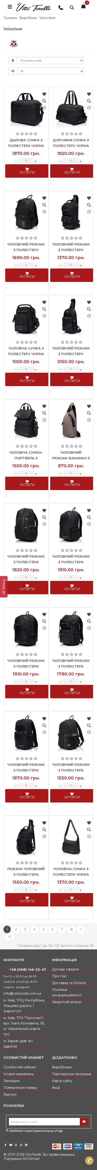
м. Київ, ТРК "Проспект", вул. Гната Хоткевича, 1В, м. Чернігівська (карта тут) (24, 1026)
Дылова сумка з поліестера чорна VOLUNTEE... (26, 145)
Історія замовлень (19, 1074)
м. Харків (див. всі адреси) (18, 1043)
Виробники (62, 1067)
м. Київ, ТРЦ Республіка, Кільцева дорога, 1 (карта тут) (24, 1005)
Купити (27, 172)
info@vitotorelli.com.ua (22, 993)
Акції (56, 1088)
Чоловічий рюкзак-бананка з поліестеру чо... (71, 458)
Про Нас (59, 976)
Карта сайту (62, 1081)
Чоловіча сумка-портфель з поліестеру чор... (26, 458)
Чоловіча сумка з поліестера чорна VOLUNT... (71, 874)
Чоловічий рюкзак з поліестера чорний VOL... (26, 562)
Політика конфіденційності (66, 992)
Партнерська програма (71, 1074)
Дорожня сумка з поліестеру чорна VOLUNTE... (71, 145)
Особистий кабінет (20, 1067)
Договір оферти (65, 969)
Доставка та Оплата (69, 983)
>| (9, 937)
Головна (10, 18)
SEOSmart (31, 1159)
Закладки (12, 1081)
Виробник (28, 18)
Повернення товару (20, 1088)
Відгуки (10, 1094)
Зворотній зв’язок (67, 1002)
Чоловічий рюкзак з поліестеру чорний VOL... (26, 250)
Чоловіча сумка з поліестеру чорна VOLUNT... (26, 354)
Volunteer (48, 18)
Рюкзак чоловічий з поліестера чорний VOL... (26, 874)
